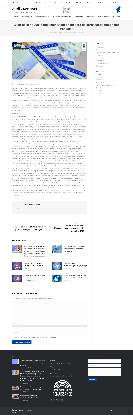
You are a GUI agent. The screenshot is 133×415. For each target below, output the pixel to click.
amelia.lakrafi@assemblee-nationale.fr (61, 376)
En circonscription (101, 63)
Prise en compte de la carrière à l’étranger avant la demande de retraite (34, 265)
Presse (98, 80)
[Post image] (17, 249)
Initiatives (99, 71)
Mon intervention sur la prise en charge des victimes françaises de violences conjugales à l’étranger (32, 363)
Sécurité (98, 90)
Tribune (98, 93)
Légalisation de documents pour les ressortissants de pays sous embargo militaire (35, 277)
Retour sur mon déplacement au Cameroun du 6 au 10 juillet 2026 (29, 397)
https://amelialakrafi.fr (31, 208)
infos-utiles (99, 69)
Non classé (99, 77)
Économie (99, 58)
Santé (97, 88)
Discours (98, 55)
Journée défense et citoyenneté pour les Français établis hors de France (75, 276)
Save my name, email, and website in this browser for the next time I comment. (35, 337)
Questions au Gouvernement (21, 49)
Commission (99, 50)
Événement (99, 66)
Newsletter (99, 74)
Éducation (99, 61)
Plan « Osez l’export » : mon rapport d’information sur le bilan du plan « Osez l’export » (75, 248)
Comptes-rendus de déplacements (106, 52)
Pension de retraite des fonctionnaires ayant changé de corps (75, 264)
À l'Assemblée (17, 44)
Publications (17, 46)
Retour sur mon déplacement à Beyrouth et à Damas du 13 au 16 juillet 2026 (32, 388)
